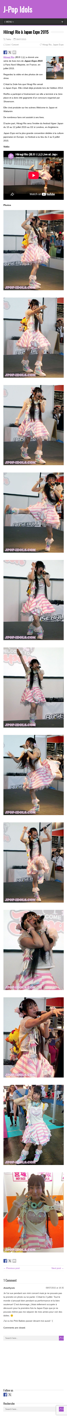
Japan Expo (58, 45)
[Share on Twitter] (10, 52)
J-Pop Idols (17, 9)
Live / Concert (12, 45)
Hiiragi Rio (47, 45)
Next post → (58, 1268)
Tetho (8, 39)
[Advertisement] (26, 1363)
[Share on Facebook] (5, 52)
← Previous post (11, 1268)
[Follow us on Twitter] (10, 1394)
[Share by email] (14, 52)
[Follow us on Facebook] (5, 1394)
